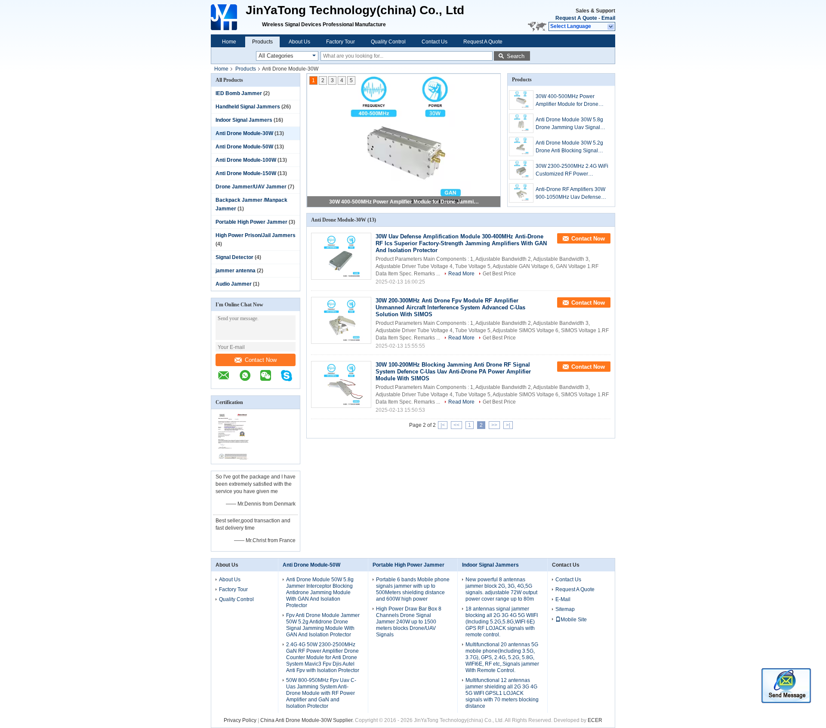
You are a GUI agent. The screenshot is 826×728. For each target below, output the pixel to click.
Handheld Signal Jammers (248, 107)
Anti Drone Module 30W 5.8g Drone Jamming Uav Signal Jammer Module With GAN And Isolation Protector (572, 124)
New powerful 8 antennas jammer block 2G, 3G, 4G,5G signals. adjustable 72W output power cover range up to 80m (501, 589)
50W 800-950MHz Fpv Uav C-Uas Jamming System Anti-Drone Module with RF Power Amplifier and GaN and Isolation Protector (321, 693)
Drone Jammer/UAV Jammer (251, 187)
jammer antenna (236, 271)
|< (443, 425)
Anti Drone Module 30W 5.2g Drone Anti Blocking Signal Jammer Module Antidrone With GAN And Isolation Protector (572, 147)
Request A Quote (576, 18)
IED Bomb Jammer (239, 93)
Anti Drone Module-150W (246, 173)
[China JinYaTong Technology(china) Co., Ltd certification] (233, 458)
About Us (299, 42)
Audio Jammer (234, 284)
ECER (595, 720)
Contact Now (261, 360)
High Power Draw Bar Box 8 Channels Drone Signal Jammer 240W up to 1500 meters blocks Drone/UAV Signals (408, 622)
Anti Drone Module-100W (246, 160)
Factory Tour (340, 42)
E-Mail (562, 599)
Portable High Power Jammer (251, 222)
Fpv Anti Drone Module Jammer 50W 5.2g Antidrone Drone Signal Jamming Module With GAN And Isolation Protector (323, 625)
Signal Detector (234, 257)
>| (508, 425)
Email (608, 18)
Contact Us (434, 42)
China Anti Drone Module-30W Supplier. (307, 720)
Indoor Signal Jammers (244, 120)
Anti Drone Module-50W (244, 147)
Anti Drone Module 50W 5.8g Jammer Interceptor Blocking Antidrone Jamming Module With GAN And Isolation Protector (320, 592)
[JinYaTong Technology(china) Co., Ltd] (225, 17)
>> (494, 425)
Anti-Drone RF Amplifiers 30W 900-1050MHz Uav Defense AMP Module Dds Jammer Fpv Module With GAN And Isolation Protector (572, 193)
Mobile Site (574, 620)
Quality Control (388, 42)
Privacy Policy (240, 720)
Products (262, 42)
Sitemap (565, 609)
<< (456, 425)
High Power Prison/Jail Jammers (256, 235)
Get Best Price (499, 274)
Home (229, 42)
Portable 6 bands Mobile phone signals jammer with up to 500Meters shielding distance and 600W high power (413, 589)
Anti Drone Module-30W (244, 133)
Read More (461, 274)
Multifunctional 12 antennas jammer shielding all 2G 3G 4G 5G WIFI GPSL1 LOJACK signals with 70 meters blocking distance (502, 693)
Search (515, 56)
